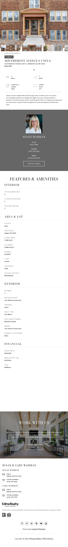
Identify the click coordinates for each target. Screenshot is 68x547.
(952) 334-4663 (34, 151)
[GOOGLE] (36, 523)
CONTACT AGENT (34, 163)
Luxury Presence (38, 529)
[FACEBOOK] (22, 523)
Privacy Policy (35, 539)
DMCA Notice (47, 539)
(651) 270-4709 (12, 497)
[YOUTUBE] (41, 523)
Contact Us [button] (34, 447)
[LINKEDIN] (31, 523)
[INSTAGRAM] (27, 523)
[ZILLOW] (46, 523)
